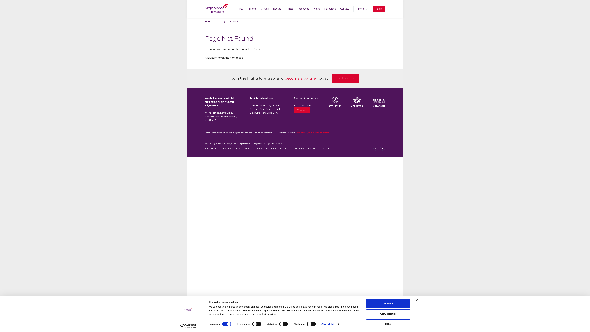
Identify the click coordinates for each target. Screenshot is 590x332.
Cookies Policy (298, 148)
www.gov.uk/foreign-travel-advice (312, 133)
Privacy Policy (211, 148)
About (241, 8)
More (361, 8)
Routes (277, 8)
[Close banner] (417, 300)
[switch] (256, 324)
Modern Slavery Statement (277, 148)
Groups (265, 8)
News (317, 8)
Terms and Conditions (230, 148)
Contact (344, 8)
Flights (252, 8)
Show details (328, 324)
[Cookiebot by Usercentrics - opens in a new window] (188, 326)
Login (379, 9)
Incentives (303, 8)
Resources (330, 8)
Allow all (388, 303)
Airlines (289, 8)
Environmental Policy (252, 148)
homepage (236, 57)
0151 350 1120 (304, 105)
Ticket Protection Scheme (318, 148)
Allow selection (388, 313)
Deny (388, 323)
